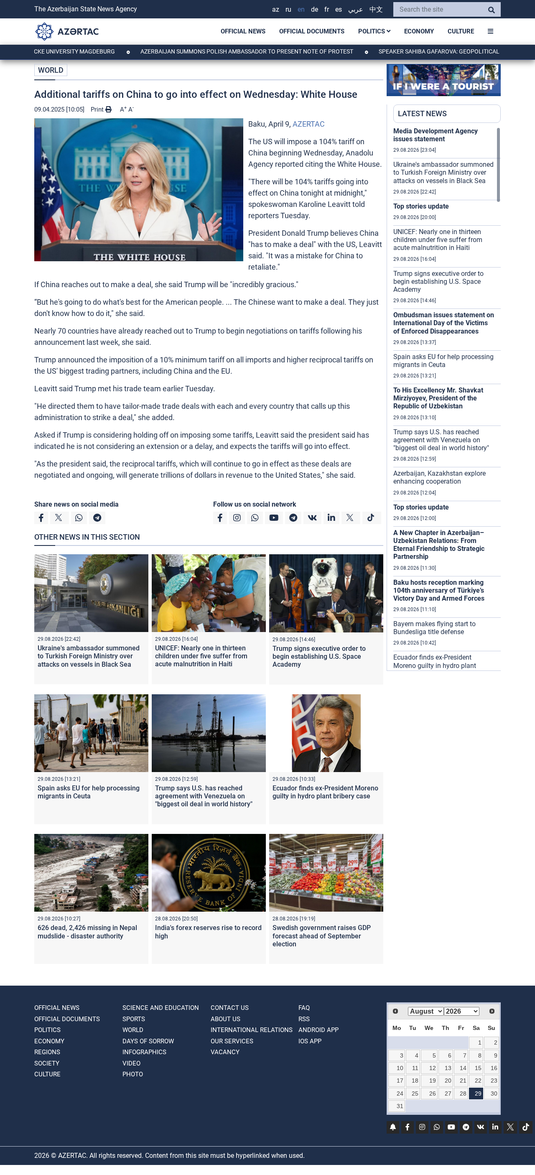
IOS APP (309, 1041)
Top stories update (421, 206)
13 (448, 1068)
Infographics (144, 1052)
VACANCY (225, 1052)
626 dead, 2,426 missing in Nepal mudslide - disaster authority (87, 932)
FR (326, 9)
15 (478, 1068)
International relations (252, 1030)
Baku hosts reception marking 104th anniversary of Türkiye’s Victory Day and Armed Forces (438, 590)
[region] (447, 398)
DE (314, 9)
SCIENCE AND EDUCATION (160, 1008)
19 (432, 1080)
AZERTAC (309, 124)
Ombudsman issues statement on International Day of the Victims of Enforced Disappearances (443, 323)
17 (400, 1080)
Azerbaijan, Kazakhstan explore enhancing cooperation (439, 477)
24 (400, 1093)
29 (478, 1093)
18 (415, 1080)
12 (432, 1068)
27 (448, 1093)
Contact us (230, 1008)
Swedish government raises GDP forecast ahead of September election (322, 936)
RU (288, 9)
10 (400, 1068)
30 (494, 1093)
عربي (355, 9)
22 (478, 1080)
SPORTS (133, 1019)
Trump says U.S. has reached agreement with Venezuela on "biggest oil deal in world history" (203, 796)
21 (463, 1080)
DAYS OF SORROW (148, 1041)
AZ (275, 9)
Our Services (232, 1041)
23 (494, 1080)
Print (98, 109)
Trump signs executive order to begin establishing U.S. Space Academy (319, 656)
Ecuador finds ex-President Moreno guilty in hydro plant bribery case (325, 792)
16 (494, 1068)
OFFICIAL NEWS (243, 31)
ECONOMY (419, 31)
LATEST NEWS (422, 113)
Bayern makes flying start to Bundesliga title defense (434, 628)
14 (463, 1068)
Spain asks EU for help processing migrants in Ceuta (89, 792)
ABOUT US (225, 1019)
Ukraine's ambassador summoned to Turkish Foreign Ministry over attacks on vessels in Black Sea (89, 656)
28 (463, 1093)
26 (432, 1093)
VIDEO (131, 1063)
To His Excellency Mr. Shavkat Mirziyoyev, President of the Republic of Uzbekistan (438, 398)
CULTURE (461, 31)
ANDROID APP (318, 1030)
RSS (304, 1019)
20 (448, 1080)
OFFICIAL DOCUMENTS (311, 31)
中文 (376, 9)
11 (415, 1068)
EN (301, 9)
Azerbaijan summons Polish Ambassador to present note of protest (211, 51)
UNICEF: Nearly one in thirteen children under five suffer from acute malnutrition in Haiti (201, 656)
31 (400, 1106)
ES (338, 9)
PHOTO (132, 1074)
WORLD (51, 70)
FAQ (304, 1008)
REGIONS (47, 1052)
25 (415, 1093)
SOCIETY (46, 1063)
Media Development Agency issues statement (435, 135)
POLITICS (372, 31)
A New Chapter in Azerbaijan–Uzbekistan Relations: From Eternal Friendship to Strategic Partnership (438, 545)
